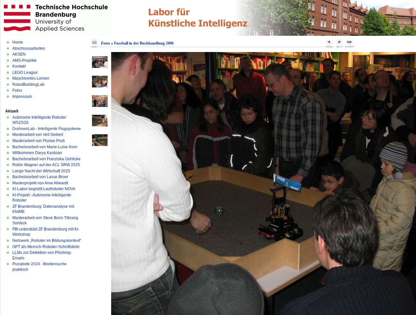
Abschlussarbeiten (28, 48)
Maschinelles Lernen (30, 78)
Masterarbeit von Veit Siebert (37, 134)
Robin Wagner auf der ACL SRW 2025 (46, 165)
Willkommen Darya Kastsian (37, 153)
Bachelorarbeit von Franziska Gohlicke (46, 159)
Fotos (17, 90)
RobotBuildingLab (28, 84)
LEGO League (25, 72)
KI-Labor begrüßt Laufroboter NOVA (43, 189)
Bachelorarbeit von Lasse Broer (40, 177)
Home (17, 42)
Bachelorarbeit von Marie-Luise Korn (44, 147)
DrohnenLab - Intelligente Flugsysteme (46, 128)
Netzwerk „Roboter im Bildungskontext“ (46, 240)
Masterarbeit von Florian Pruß (38, 140)
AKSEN (19, 54)
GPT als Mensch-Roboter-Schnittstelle (46, 246)
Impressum (22, 96)
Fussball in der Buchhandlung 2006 (144, 43)
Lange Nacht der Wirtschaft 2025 (41, 171)
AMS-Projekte (24, 60)
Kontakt (19, 66)
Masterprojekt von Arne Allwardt (40, 183)
